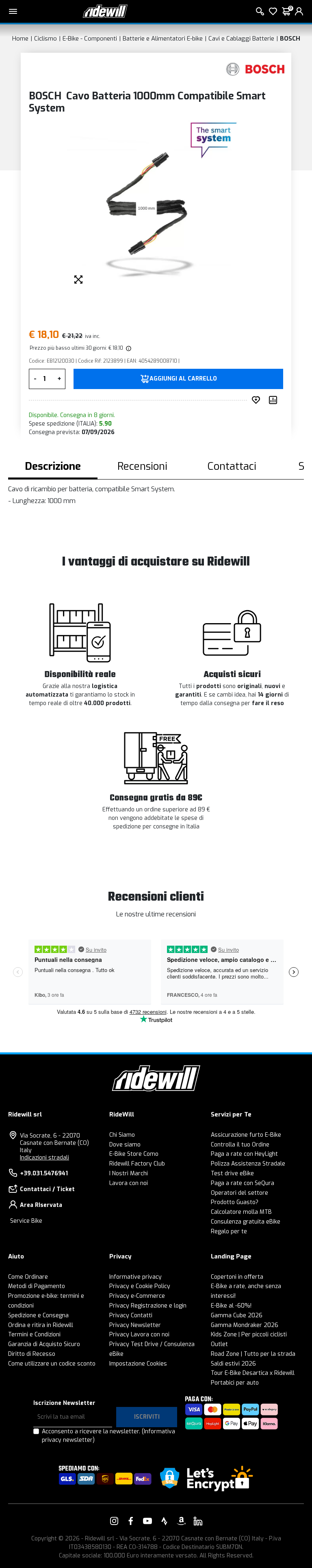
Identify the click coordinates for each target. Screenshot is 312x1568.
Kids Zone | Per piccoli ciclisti (249, 1334)
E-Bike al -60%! (231, 1306)
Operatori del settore (239, 1193)
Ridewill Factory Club (137, 1164)
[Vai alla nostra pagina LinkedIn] (198, 1521)
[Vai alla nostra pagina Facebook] (131, 1521)
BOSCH (290, 38)
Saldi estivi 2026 (233, 1364)
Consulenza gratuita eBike (245, 1222)
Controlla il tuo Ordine (240, 1145)
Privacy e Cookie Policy (139, 1286)
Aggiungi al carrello (183, 379)
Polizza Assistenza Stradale (248, 1164)
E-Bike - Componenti (90, 38)
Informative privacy (135, 1277)
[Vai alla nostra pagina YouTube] (147, 1521)
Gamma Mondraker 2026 (244, 1325)
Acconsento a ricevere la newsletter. (108, 1436)
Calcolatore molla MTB (241, 1212)
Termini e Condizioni (34, 1334)
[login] (299, 11)
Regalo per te (229, 1231)
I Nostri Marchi (128, 1173)
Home (20, 38)
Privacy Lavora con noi (139, 1334)
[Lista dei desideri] (273, 11)
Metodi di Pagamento (36, 1286)
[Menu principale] (13, 11)
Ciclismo (45, 38)
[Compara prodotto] (274, 400)
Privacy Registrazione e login (147, 1306)
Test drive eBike (232, 1173)
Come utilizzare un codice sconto (51, 1364)
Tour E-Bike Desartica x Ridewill (253, 1373)
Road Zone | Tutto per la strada (253, 1354)
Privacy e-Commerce (137, 1296)
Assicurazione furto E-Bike (246, 1135)
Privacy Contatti (130, 1315)
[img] (128, 348)
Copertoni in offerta (237, 1277)
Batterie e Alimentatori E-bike (163, 38)
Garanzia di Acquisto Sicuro (44, 1344)
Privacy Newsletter (135, 1325)
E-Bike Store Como (133, 1154)
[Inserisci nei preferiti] (257, 400)
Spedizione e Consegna (38, 1315)
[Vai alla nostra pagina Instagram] (114, 1521)
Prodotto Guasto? (234, 1202)
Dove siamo (125, 1145)
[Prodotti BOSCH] (255, 69)
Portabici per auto (235, 1383)
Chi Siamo (122, 1135)
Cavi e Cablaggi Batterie (241, 38)
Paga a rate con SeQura (242, 1183)
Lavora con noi (128, 1183)
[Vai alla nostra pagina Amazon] (181, 1521)
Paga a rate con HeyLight (244, 1154)
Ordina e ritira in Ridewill (40, 1325)
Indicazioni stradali (44, 1157)
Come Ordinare (28, 1277)
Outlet (219, 1344)
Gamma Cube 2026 (236, 1315)
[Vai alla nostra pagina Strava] (164, 1521)
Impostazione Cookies (138, 1364)
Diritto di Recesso (31, 1354)
